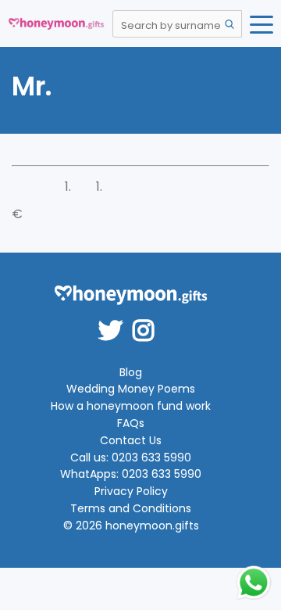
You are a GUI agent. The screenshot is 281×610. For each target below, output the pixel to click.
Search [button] (229, 24)
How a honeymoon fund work (131, 406)
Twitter (115, 320)
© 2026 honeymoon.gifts (131, 526)
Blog (130, 372)
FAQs (130, 423)
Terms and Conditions (130, 508)
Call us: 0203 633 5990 (130, 458)
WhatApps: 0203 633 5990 (130, 474)
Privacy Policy (131, 491)
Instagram (148, 320)
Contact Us (131, 440)
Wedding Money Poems (130, 389)
